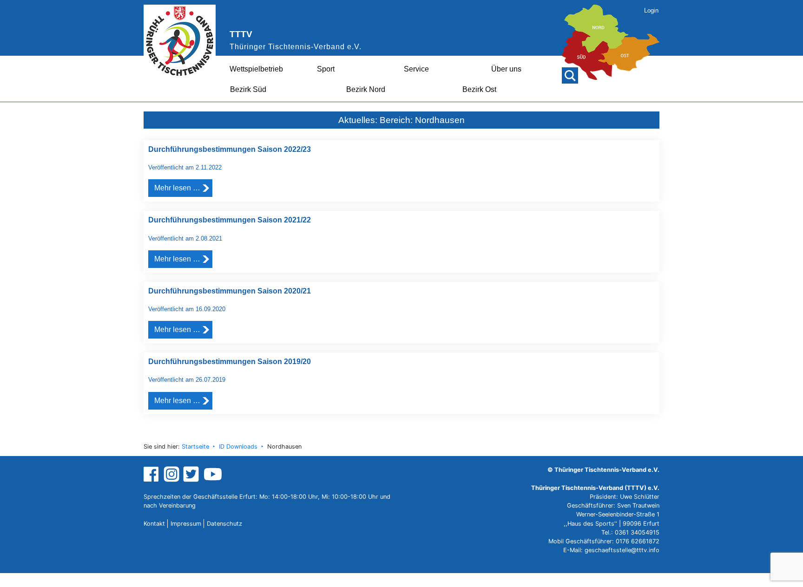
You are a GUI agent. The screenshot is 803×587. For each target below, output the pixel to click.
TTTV (241, 34)
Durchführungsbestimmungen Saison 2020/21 (229, 291)
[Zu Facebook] (152, 473)
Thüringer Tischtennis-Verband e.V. (296, 47)
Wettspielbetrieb (256, 69)
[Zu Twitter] (192, 473)
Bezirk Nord (365, 89)
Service (416, 69)
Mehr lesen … (177, 188)
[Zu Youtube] (213, 473)
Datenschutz (224, 523)
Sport (326, 69)
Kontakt (154, 523)
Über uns (506, 69)
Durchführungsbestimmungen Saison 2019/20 (229, 361)
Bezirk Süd (248, 89)
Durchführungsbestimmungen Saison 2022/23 (229, 149)
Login (651, 10)
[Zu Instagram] (171, 473)
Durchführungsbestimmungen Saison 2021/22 (229, 220)
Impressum (186, 523)
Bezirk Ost (479, 89)
